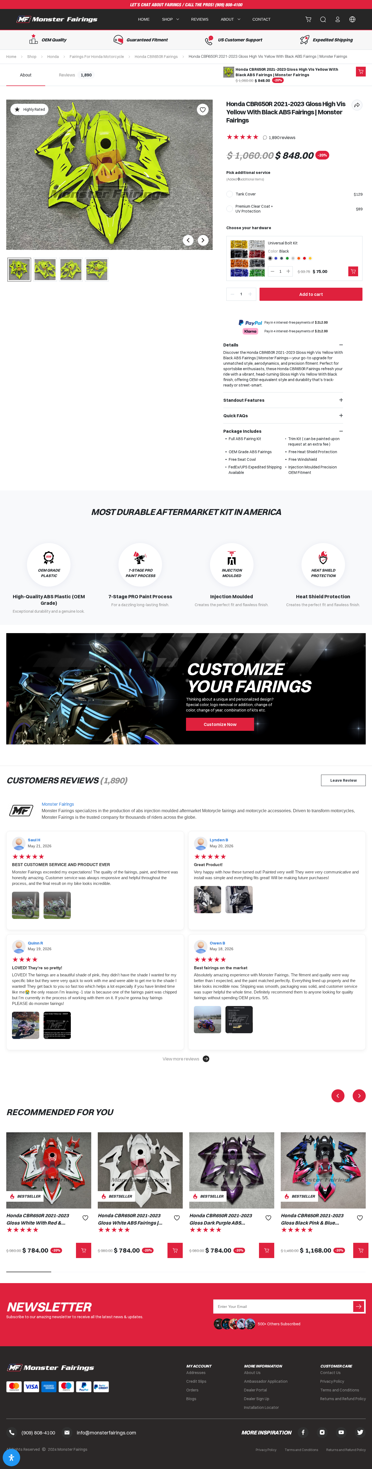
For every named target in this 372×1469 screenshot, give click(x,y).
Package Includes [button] (242, 431)
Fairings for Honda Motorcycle (97, 56)
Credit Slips (196, 1381)
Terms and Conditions (339, 1390)
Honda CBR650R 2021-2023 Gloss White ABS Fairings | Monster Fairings (129, 1219)
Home (144, 19)
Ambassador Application (266, 1381)
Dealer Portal (255, 1390)
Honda (53, 56)
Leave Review (343, 780)
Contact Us (330, 1372)
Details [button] (230, 345)
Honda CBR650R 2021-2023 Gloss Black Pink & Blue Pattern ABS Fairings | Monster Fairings (312, 1219)
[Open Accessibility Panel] (11, 1457)
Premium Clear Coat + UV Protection (254, 209)
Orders (192, 1390)
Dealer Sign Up (256, 1398)
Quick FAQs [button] (235, 415)
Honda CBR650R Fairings (156, 56)
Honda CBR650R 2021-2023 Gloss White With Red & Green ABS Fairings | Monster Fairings (37, 1219)
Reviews (199, 19)
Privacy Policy (332, 1381)
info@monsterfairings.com (106, 1433)
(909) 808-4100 (228, 5)
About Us (252, 1372)
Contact (261, 19)
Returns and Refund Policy (343, 1398)
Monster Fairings (58, 804)
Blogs (191, 1398)
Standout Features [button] (243, 400)
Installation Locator (261, 1407)
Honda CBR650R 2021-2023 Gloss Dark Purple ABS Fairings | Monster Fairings (220, 1219)
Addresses (196, 1372)
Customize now (220, 724)
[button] (186, 1059)
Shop (31, 56)
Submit (358, 1306)
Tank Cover (246, 194)
